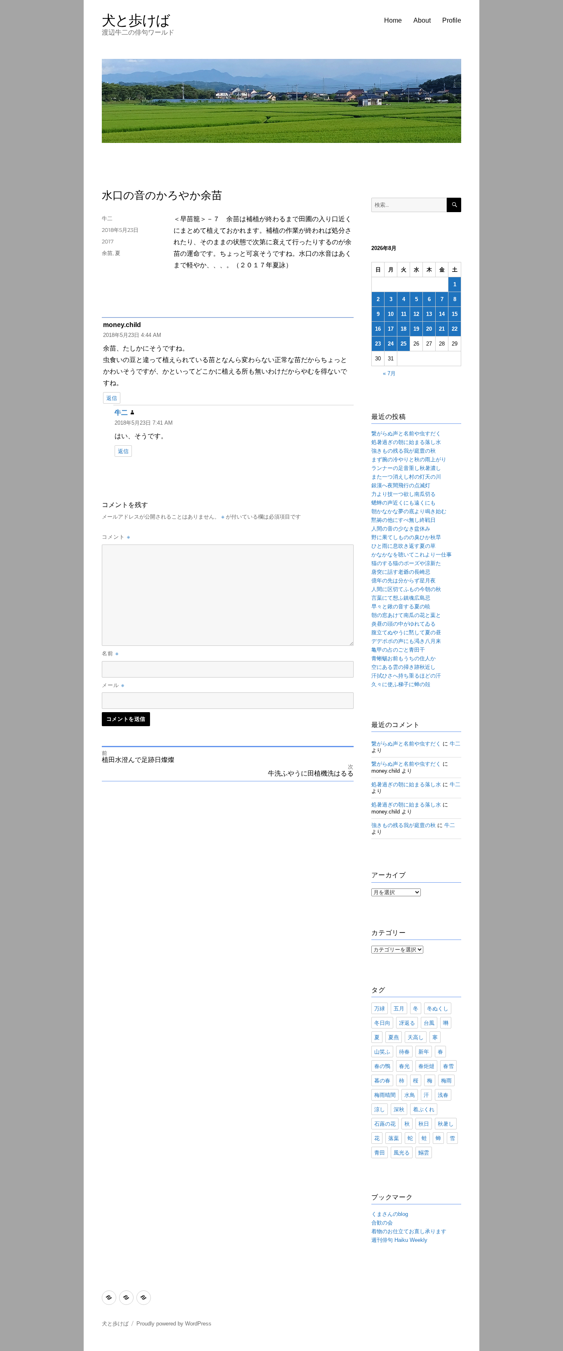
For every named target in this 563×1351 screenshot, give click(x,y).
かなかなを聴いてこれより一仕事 (411, 555)
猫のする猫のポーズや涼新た (406, 563)
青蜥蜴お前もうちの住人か (403, 658)
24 (391, 344)
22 (454, 329)
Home (393, 20)
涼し (379, 1109)
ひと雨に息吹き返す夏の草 (403, 546)
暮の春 (382, 1080)
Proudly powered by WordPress (173, 1324)
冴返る (407, 1022)
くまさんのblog (389, 1214)
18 (403, 329)
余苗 (107, 253)
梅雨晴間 (385, 1095)
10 (391, 314)
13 (429, 314)
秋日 (423, 1123)
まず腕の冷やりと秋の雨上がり (408, 459)
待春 (404, 1051)
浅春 (443, 1095)
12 (416, 314)
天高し (416, 1037)
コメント (116, 536)
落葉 (393, 1138)
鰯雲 (423, 1152)
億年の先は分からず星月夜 (403, 580)
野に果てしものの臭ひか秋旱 (406, 537)
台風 (429, 1022)
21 (442, 329)
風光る (402, 1152)
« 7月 (389, 373)
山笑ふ (382, 1051)
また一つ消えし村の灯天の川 (406, 477)
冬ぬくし (437, 1008)
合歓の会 (382, 1223)
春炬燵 (426, 1066)
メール (113, 685)
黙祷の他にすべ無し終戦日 (403, 520)
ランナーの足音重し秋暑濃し (406, 468)
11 (403, 314)
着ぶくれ (423, 1109)
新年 (423, 1051)
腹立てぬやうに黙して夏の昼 (406, 632)
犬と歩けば (136, 20)
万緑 (379, 1008)
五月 (399, 1008)
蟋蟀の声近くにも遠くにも (403, 503)
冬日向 (382, 1022)
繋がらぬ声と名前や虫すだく (406, 433)
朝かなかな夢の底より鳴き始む (408, 511)
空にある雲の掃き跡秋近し (403, 667)
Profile (451, 20)
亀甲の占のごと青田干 (398, 650)
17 (391, 329)
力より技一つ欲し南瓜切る (403, 494)
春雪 (448, 1066)
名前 (110, 653)
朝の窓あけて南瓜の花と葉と (406, 615)
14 (442, 314)
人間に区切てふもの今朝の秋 (406, 589)
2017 (108, 241)
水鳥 (409, 1095)
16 (378, 329)
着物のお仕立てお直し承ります (408, 1231)
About (422, 20)
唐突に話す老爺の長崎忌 (400, 572)
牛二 (107, 218)
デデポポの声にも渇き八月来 (406, 641)
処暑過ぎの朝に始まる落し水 (406, 442)
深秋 (399, 1109)
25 (403, 344)
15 (454, 314)
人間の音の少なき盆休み (400, 529)
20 (429, 329)
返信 (111, 398)
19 (416, 329)
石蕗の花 (385, 1123)
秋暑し (446, 1123)
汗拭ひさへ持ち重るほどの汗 (406, 676)
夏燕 (393, 1037)
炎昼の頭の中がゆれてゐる (403, 624)
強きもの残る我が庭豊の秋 (403, 451)
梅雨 (446, 1080)
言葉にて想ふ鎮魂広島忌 (400, 598)
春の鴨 (382, 1066)
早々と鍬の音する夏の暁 (400, 606)
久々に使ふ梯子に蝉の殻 (400, 684)
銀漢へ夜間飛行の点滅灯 (400, 485)
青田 (379, 1152)
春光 (404, 1066)
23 (378, 344)
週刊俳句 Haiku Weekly (399, 1240)
